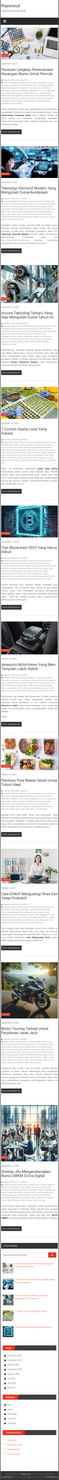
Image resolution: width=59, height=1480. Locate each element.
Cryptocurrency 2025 (9, 574)
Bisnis (4, 55)
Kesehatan (6, 766)
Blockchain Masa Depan (27, 566)
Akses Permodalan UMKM (13, 1185)
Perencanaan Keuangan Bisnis (12, 96)
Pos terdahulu (11, 1246)
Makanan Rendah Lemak (28, 801)
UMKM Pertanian (13, 1200)
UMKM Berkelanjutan (9, 1195)
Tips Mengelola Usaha (39, 455)
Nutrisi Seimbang (42, 804)
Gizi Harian (45, 794)
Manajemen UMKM (38, 1187)
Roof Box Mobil (34, 688)
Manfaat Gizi (6, 804)
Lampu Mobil (11, 688)
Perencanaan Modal (32, 96)
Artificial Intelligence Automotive (16, 201)
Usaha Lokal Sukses (40, 458)
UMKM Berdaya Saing (44, 1193)
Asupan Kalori (9, 794)
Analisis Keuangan (11, 83)
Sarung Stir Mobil (47, 688)
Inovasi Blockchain (33, 574)
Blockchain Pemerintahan (46, 566)
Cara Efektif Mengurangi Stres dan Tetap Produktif (29, 896)
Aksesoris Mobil (25, 680)
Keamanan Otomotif (33, 209)
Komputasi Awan (13, 334)
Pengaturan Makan (8, 807)
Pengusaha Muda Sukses (16, 453)
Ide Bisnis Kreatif (26, 445)
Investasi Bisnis (15, 85)
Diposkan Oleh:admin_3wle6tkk (15, 80)
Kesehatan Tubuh (17, 799)
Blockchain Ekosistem (44, 561)
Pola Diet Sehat (21, 807)
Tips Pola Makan (41, 809)
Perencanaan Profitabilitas (37, 98)
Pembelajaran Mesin (8, 337)
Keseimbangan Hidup (15, 912)
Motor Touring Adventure (13, 1042)
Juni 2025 (11, 1383)
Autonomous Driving (36, 201)
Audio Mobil (9, 683)
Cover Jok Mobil (45, 683)
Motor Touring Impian (32, 1050)
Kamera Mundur (40, 686)
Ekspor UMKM (12, 1187)
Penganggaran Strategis (18, 91)
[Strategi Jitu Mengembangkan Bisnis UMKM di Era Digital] (29, 1133)
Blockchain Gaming (42, 563)
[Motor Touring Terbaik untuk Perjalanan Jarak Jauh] (29, 990)
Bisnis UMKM (40, 1185)
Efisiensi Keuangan (39, 83)
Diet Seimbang (20, 794)
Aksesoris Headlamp (28, 678)
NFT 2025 (51, 576)
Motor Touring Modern (45, 1052)
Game (10, 1409)
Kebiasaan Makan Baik (19, 796)
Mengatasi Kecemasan (9, 915)
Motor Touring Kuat (28, 1052)
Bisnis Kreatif (29, 1185)
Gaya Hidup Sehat (34, 794)
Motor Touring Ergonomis (38, 1044)
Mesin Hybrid (6, 212)
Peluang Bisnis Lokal (35, 450)
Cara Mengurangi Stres (25, 907)
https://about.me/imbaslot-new (15, 240)
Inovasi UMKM (25, 1187)
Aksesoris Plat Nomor (39, 680)
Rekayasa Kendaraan (45, 212)
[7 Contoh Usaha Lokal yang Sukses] (29, 403)
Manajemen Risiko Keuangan (30, 88)
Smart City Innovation (33, 339)
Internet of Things (27, 331)
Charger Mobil (32, 683)
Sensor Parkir (6, 691)
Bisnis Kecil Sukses (11, 442)
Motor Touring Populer (15, 1057)
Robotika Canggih (17, 339)
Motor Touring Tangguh (33, 1060)
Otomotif (5, 174)
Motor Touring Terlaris (33, 1063)
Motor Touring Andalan (32, 1042)
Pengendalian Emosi (8, 917)
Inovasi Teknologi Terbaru (10, 331)
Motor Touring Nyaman (10, 1055)
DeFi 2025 (22, 574)
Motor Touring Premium (33, 1057)
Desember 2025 (14, 1355)
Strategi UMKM (29, 1193)
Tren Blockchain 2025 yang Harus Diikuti (29, 549)
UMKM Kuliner (41, 1198)
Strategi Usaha (11, 455)
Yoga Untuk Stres (36, 923)
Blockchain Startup (26, 569)
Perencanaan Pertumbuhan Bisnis (13, 98)
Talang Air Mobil (38, 691)
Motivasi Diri (34, 915)
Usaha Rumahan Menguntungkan (33, 460)
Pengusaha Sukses (33, 453)
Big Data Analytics (11, 326)
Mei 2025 (11, 1388)
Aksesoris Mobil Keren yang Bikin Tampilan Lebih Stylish (28, 666)
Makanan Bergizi (12, 801)
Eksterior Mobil (17, 686)
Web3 (49, 579)
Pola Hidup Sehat (34, 807)
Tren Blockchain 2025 (38, 579)
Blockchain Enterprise (9, 563)
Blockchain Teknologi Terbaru (12, 571)
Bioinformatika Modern (27, 326)
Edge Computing (16, 329)
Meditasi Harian (44, 912)
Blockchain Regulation (9, 569)
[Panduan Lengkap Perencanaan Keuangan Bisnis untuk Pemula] (29, 43)
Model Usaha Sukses (18, 450)
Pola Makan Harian (13, 809)
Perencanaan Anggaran (14, 93)
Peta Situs (11, 1440)
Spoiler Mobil (26, 691)
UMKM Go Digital (37, 1195)
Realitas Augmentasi (25, 337)
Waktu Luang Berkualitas (19, 923)
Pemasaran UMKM (36, 1190)
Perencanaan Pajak (47, 96)
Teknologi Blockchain (21, 579)
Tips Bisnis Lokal (24, 455)
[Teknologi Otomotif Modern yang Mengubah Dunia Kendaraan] (29, 162)
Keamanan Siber (41, 331)
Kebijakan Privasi (15, 1445)
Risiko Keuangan (16, 101)
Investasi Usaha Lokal (15, 447)
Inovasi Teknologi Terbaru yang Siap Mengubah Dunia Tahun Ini (27, 315)
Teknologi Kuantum (8, 342)
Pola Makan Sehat (27, 809)
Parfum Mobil (22, 688)
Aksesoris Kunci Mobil (9, 680)
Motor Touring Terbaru (15, 1063)
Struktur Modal (16, 103)
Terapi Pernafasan (41, 920)
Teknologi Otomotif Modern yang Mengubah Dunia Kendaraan (28, 190)
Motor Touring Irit (47, 1050)
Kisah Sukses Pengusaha (33, 447)
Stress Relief (16, 920)
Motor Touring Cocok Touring (17, 1044)
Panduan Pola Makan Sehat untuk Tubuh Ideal (29, 782)
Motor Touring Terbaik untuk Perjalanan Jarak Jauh (24, 1031)
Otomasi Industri (39, 334)
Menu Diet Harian (18, 804)
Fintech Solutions (44, 329)
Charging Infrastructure (29, 204)
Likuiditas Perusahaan (45, 85)
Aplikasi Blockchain (11, 561)
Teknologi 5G (47, 339)
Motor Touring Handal (21, 1047)
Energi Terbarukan (30, 329)
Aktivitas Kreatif (10, 907)
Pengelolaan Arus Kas (36, 91)
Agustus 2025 (13, 1374)
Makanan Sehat (44, 801)
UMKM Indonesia (16, 1198)
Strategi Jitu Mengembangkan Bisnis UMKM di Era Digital (26, 1173)
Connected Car (44, 204)
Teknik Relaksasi (28, 920)
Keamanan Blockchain (18, 576)
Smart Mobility (46, 214)
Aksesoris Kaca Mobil (45, 678)
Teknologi (5, 299)
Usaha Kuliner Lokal (24, 458)
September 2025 (14, 1369)
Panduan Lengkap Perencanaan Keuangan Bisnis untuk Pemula (27, 71)
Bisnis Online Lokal (26, 442)
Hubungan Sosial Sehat (19, 910)
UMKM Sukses (26, 1200)
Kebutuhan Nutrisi (36, 796)
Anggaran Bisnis (25, 83)
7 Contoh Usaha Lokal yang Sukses (24, 431)
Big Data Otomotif (12, 204)
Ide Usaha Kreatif (39, 445)
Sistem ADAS (16, 214)
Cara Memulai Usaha (42, 442)
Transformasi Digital (8, 344)
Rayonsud (10, 5)
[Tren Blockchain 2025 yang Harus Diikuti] (29, 521)
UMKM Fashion (24, 1195)
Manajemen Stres (30, 912)
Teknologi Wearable (41, 342)
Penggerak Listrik (30, 212)
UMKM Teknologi (39, 1200)
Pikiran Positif (22, 917)
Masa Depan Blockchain (37, 576)
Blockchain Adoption (27, 561)
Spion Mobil (16, 691)
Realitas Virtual (39, 337)
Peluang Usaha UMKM (19, 1190)
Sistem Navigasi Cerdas (31, 214)
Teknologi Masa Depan (25, 342)
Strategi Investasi (29, 101)
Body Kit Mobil (20, 683)
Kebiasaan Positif (35, 910)
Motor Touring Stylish (15, 1060)
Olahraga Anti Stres (47, 915)
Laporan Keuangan (29, 85)
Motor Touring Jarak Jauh (10, 1052)
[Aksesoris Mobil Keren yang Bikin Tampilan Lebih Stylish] (29, 638)
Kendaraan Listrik (48, 209)
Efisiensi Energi (17, 207)
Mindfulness (23, 915)
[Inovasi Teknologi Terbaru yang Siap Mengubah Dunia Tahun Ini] (29, 284)
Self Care (45, 917)
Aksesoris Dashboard (11, 678)
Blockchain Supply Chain (43, 569)
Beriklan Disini (13, 1449)
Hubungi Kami (13, 1454)
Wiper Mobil (49, 691)
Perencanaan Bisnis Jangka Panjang (37, 93)
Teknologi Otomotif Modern (29, 217)
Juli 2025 (11, 1378)
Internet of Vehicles (18, 209)
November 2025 (14, 1360)
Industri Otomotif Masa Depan (35, 207)
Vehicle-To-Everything (15, 219)
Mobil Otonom (17, 212)
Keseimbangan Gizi (31, 799)
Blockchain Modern (44, 326)
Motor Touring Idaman (14, 1050)
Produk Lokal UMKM (15, 1193)
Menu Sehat (30, 804)
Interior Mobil (28, 686)
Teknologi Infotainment (9, 217)
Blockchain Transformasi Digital (36, 571)
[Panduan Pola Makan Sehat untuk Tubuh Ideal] (29, 754)
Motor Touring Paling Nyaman (30, 1055)
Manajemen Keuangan (9, 88)
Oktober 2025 (13, 1365)
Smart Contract (7, 579)
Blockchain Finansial (26, 563)
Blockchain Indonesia (9, 566)
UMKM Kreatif (29, 1198)
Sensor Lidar (5, 214)
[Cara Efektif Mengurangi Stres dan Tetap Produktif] (29, 866)
